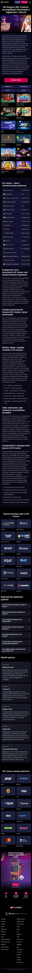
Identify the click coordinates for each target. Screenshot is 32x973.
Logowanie (3, 919)
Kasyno (18, 929)
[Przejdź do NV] (16, 23)
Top (17, 931)
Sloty (24, 90)
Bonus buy (19, 941)
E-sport (18, 926)
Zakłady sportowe (21, 919)
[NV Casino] (16, 907)
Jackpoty (19, 959)
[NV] (5, 2)
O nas (2, 936)
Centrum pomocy (5, 947)
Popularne (8, 86)
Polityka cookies (5, 949)
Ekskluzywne (20, 939)
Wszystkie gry (20, 962)
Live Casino (23, 86)
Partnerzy (3, 934)
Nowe (18, 936)
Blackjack (19, 954)
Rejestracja (24, 2)
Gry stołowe (19, 949)
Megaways (19, 944)
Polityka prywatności (5, 941)
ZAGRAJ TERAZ (16, 80)
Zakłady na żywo (20, 921)
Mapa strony (4, 929)
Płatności (3, 931)
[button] (16, 606)
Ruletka (18, 957)
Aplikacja (3, 924)
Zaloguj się (17, 2)
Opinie (2, 926)
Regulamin (3, 944)
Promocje (3, 921)
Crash (8, 90)
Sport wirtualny (20, 924)
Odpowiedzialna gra (5, 939)
